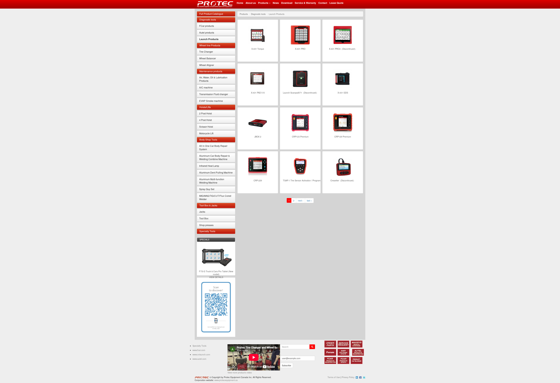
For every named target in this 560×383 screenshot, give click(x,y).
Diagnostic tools (207, 19)
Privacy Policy (348, 377)
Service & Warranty (305, 3)
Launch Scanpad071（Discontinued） (300, 92)
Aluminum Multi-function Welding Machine (211, 181)
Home (240, 3)
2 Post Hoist (205, 113)
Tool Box (203, 218)
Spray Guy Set (206, 189)
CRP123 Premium (300, 136)
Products (263, 3)
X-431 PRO (300, 48)
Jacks (202, 211)
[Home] (216, 4)
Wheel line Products (209, 45)
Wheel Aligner (206, 65)
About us (251, 3)
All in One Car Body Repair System (213, 147)
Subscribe (286, 365)
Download (286, 3)
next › (300, 200)
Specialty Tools (207, 231)
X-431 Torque (257, 48)
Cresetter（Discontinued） (342, 180)
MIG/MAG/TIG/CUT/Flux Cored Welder (215, 197)
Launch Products (208, 39)
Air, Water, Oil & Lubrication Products (213, 79)
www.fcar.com (198, 350)
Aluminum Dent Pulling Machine (216, 172)
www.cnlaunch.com (201, 354)
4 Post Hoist (205, 120)
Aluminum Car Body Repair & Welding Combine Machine (214, 157)
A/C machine (206, 87)
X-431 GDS (343, 92)
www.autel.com (199, 358)
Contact (322, 3)
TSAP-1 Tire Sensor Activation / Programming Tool (306, 180)
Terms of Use (334, 377)
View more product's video (240, 372)
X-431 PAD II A (258, 92)
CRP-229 (258, 180)
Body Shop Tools (208, 139)
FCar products (206, 26)
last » (309, 200)
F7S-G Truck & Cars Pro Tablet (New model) (216, 273)
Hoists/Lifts (205, 107)
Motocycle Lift (206, 133)
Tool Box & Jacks (208, 205)
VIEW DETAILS (216, 277)
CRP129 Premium (342, 136)
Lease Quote (336, 3)
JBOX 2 (257, 136)
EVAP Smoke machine (211, 101)
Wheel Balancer (207, 58)
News (276, 3)
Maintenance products (210, 71)
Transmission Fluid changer (213, 94)
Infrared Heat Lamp (209, 165)
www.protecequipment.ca (226, 380)
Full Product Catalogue (211, 13)
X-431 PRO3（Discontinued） (343, 48)
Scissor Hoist (206, 126)
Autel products (206, 32)
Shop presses (206, 225)
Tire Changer (206, 51)
